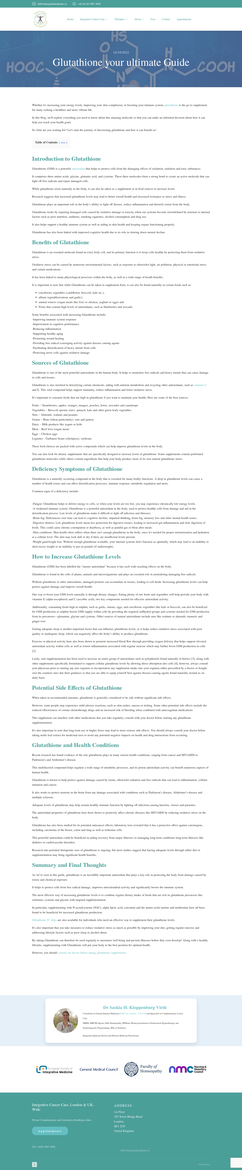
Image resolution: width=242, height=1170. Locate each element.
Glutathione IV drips (45, 920)
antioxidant (78, 168)
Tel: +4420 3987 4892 (43, 1146)
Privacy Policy (204, 1164)
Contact (166, 19)
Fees (153, 19)
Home (70, 19)
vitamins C (200, 385)
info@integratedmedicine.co (135, 1150)
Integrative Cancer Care (92, 19)
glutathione (171, 105)
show (63, 142)
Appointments (184, 19)
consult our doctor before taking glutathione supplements (92, 952)
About (137, 19)
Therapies (119, 19)
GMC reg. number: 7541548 (133, 1013)
